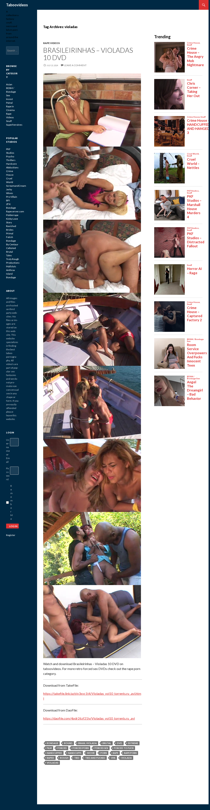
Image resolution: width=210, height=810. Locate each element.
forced (62, 748)
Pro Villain (11, 196)
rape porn (130, 753)
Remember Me (11, 502)
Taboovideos (17, 5)
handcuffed (54, 753)
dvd (119, 743)
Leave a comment (75, 65)
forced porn (81, 748)
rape (115, 753)
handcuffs (74, 753)
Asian (9, 84)
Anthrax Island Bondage (11, 274)
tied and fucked (95, 757)
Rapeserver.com (15, 211)
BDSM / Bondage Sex (11, 92)
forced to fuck (124, 748)
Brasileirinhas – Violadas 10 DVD (88, 53)
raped (50, 757)
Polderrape (12, 215)
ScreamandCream (16, 185)
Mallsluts (11, 266)
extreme (133, 743)
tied (76, 757)
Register (10, 535)
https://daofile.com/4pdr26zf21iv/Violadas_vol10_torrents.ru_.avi (89, 718)
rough (64, 757)
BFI (8, 200)
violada (126, 757)
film (49, 748)
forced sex (101, 748)
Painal (9, 102)
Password (7, 474)
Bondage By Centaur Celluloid (12, 244)
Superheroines (14, 124)
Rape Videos (51, 43)
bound (68, 743)
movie (91, 753)
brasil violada (87, 743)
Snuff (9, 121)
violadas (52, 762)
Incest (9, 99)
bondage (52, 743)
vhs (113, 757)
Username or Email (8, 450)
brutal (106, 743)
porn (103, 753)
